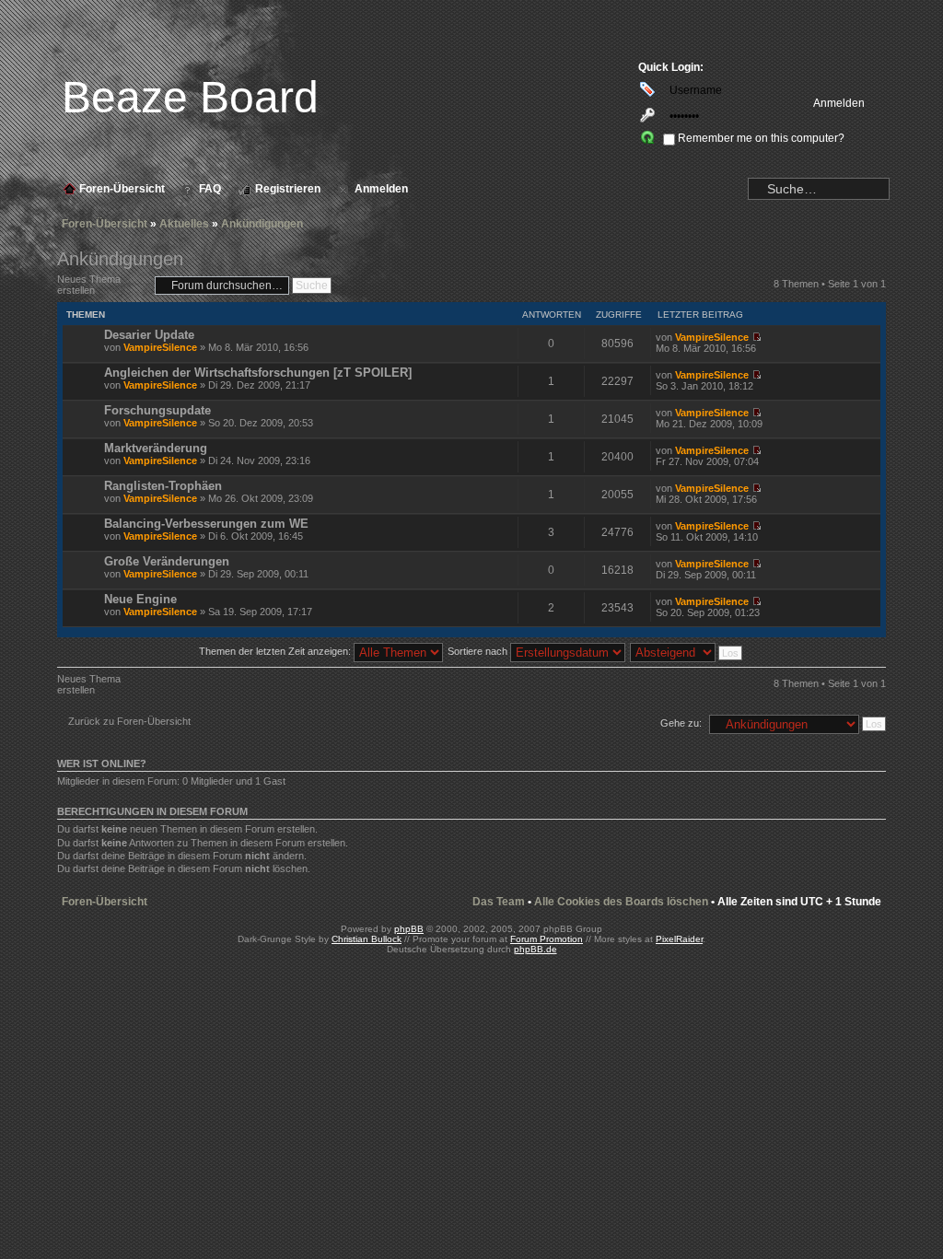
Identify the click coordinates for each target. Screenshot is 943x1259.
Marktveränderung (155, 448)
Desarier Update (149, 335)
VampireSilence (160, 347)
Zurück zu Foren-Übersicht (129, 721)
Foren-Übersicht (104, 223)
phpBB (409, 929)
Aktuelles (184, 223)
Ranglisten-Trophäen (163, 486)
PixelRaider (679, 939)
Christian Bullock (367, 939)
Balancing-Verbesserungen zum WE (206, 523)
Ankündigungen (262, 223)
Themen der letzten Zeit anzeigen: (276, 651)
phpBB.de (535, 949)
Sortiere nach (479, 651)
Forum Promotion (546, 939)
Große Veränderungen (166, 561)
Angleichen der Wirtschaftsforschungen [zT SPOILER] (258, 372)
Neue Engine (140, 599)
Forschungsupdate (157, 410)
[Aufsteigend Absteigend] (687, 651)
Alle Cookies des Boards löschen (621, 901)
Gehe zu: (681, 723)
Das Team (498, 901)
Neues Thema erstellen (89, 285)
